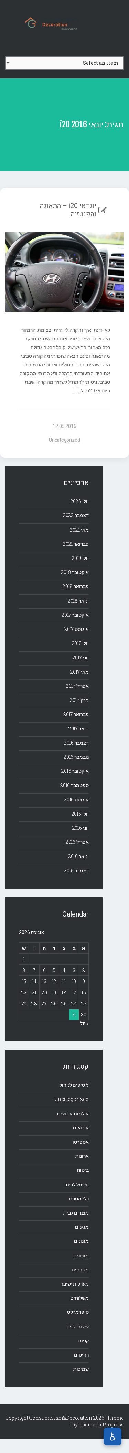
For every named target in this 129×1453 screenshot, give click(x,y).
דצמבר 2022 (76, 515)
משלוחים (79, 1298)
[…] (75, 390)
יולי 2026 (80, 501)
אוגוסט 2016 (76, 799)
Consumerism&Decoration (65, 23)
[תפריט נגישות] (112, 1436)
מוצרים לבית (76, 1212)
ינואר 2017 (78, 728)
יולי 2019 (80, 558)
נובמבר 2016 (76, 757)
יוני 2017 (81, 657)
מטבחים (80, 1269)
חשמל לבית (77, 1184)
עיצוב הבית (77, 1326)
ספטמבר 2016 (74, 785)
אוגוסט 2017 (76, 629)
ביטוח (83, 1170)
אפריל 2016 (77, 842)
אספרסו (80, 1141)
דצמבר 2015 (76, 870)
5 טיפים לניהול (74, 1085)
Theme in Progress (101, 1424)
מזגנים (81, 1227)
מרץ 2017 (79, 700)
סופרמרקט (77, 1312)
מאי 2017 (79, 671)
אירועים (80, 1127)
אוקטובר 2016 (75, 771)
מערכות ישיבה (74, 1283)
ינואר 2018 (78, 600)
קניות (83, 1340)
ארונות (81, 1156)
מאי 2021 (79, 529)
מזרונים (80, 1255)
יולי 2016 (80, 813)
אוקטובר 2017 (75, 615)
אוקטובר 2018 (75, 572)
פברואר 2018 (76, 586)
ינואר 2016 (78, 856)
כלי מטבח (78, 1198)
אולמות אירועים (73, 1113)
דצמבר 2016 (76, 742)
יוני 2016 (80, 828)
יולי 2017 (80, 643)
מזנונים (81, 1241)
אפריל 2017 (77, 686)
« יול (84, 1023)
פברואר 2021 (76, 544)
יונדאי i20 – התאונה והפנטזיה (68, 210)
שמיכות (80, 1368)
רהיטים (81, 1354)
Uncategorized (64, 440)
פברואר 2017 (76, 714)
